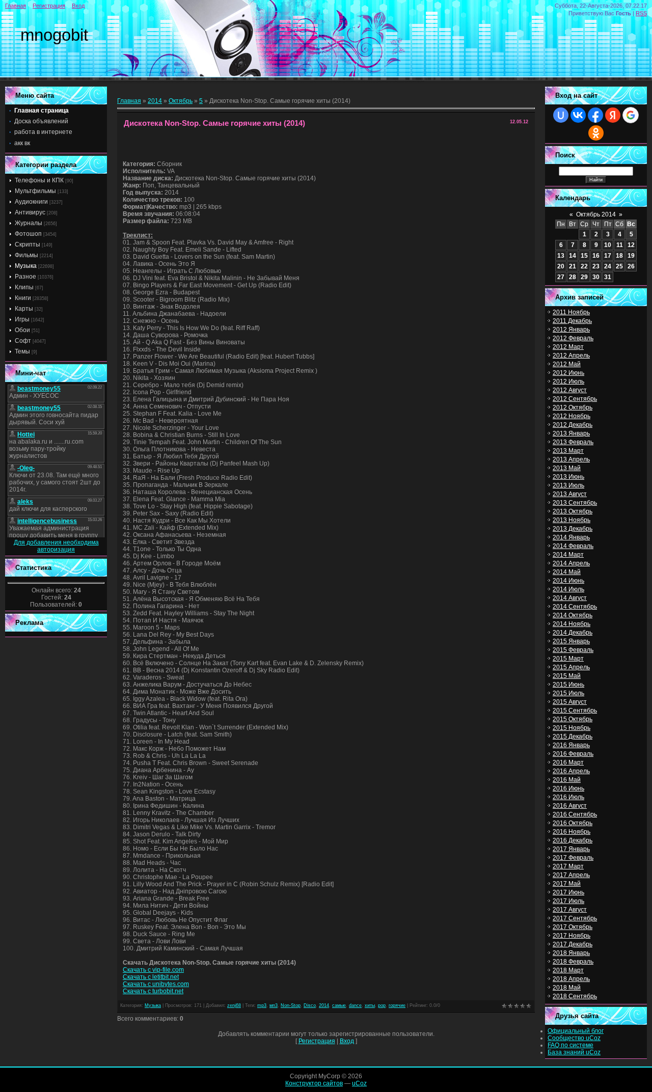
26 (631, 266)
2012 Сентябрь (575, 398)
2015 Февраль (573, 649)
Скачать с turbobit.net (153, 991)
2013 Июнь (568, 476)
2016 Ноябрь (571, 831)
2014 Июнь (568, 580)
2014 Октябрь (572, 615)
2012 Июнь (568, 372)
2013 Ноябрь (571, 520)
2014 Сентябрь (575, 606)
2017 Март (568, 866)
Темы (22, 351)
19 (631, 255)
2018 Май (567, 987)
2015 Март (568, 658)
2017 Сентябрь (575, 918)
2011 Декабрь (572, 320)
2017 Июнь (568, 892)
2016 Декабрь (572, 840)
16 (596, 255)
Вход (78, 6)
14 (572, 255)
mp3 (261, 1005)
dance (355, 1005)
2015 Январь (571, 641)
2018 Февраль (573, 961)
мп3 (273, 1005)
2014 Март (568, 554)
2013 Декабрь (572, 528)
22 (584, 266)
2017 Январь (571, 849)
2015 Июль (568, 693)
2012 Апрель (571, 355)
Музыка (26, 265)
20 (560, 266)
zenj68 (234, 1005)
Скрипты (27, 244)
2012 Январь (571, 329)
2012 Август (570, 390)
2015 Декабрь (572, 736)
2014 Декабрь (572, 632)
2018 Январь (571, 953)
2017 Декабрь (572, 944)
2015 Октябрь (572, 719)
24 (607, 266)
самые (339, 1005)
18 (619, 255)
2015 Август (570, 701)
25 (619, 266)
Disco (310, 1005)
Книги (23, 298)
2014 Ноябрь (571, 623)
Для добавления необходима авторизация (56, 546)
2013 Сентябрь (575, 502)
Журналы (28, 223)
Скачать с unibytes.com (156, 984)
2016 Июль (568, 797)
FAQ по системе (570, 1045)
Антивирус (30, 212)
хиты (370, 1005)
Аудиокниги (31, 201)
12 (631, 245)
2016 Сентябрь (575, 814)
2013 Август (570, 494)
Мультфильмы (35, 191)
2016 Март (568, 762)
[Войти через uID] (560, 115)
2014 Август (570, 598)
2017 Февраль (573, 857)
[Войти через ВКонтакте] (578, 115)
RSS (641, 13)
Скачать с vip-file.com (153, 969)
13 (560, 255)
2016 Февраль (573, 753)
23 (596, 266)
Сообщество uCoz (574, 1038)
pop (382, 1005)
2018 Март (568, 970)
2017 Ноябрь (571, 935)
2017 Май (567, 883)
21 (572, 266)
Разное (25, 276)
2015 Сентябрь (575, 710)
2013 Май (567, 468)
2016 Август (570, 805)
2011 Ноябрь (571, 312)
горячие (397, 1005)
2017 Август (570, 909)
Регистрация (49, 6)
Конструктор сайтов (314, 1083)
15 (584, 255)
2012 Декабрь (572, 424)
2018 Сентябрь (575, 996)
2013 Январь (571, 433)
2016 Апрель (571, 771)
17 (607, 255)
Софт (23, 340)
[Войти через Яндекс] (612, 115)
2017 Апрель (571, 875)
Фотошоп (28, 233)
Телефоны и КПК (39, 180)
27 (560, 277)
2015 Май (567, 675)
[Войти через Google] (630, 115)
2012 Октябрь (572, 407)
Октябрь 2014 (596, 214)
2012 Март (568, 346)
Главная (15, 6)
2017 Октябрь (572, 927)
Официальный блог (576, 1030)
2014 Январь (571, 537)
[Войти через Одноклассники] (596, 133)
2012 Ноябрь (571, 416)
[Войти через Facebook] (595, 115)
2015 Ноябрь (571, 727)
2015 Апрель (571, 667)
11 (619, 245)
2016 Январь (571, 745)
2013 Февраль (573, 442)
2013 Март (568, 450)
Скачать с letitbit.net (151, 976)
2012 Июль (568, 381)
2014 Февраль (573, 546)
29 (584, 277)
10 (607, 245)
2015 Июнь (568, 684)
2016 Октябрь (572, 823)
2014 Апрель (571, 563)
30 (596, 277)
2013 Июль (568, 485)
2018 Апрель (571, 978)
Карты (24, 308)
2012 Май (567, 364)
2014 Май (567, 572)
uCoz (359, 1083)
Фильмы (26, 255)
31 (607, 277)
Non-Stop (291, 1005)
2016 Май (567, 779)
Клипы (24, 287)
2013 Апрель (571, 459)
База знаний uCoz (574, 1052)
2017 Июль (568, 901)
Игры (22, 319)
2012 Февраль (573, 338)
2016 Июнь (568, 788)
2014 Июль (568, 589)
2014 (155, 100)
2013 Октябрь (572, 511)
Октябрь (181, 100)
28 (572, 277)
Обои (22, 330)
